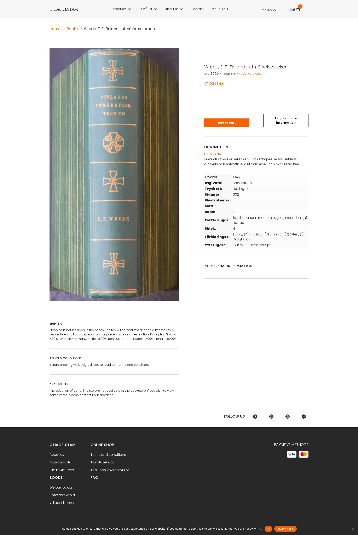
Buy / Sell (145, 9)
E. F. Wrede (239, 74)
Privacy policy (285, 528)
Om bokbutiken (62, 470)
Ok (268, 528)
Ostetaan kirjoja (62, 495)
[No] (353, 529)
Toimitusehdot (102, 462)
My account (270, 9)
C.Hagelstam (62, 444)
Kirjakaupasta (60, 462)
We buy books (61, 487)
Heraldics (254, 74)
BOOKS (56, 477)
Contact (197, 9)
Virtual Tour (220, 9)
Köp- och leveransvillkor (110, 470)
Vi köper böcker (62, 502)
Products (120, 9)
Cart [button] (294, 8)
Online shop (102, 444)
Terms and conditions (108, 454)
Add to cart (227, 123)
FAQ (94, 477)
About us (172, 9)
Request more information (286, 120)
